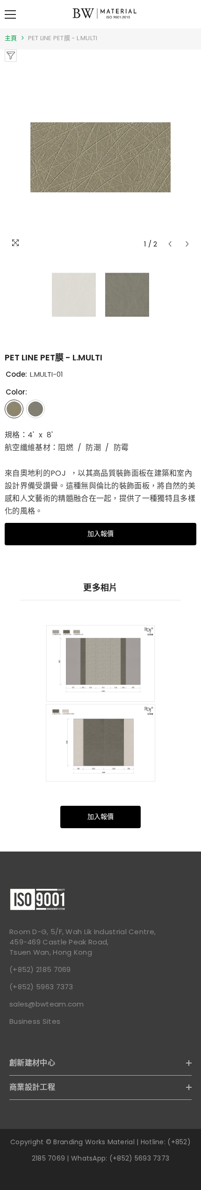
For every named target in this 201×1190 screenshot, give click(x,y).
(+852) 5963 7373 (41, 987)
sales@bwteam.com (46, 1004)
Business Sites (34, 1021)
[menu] (10, 14)
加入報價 (100, 533)
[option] (100, 157)
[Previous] (170, 244)
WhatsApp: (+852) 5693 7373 (120, 1158)
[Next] (187, 244)
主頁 (11, 38)
